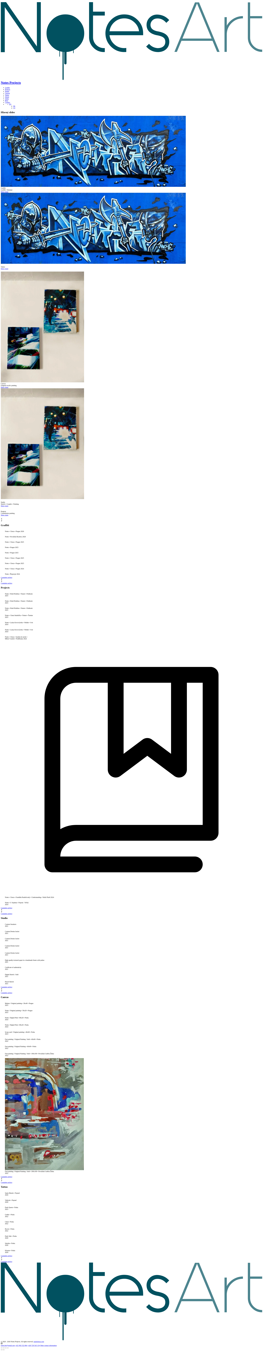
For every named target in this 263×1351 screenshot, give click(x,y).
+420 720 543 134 (34, 1345)
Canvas (7, 93)
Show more (4, 192)
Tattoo (7, 95)
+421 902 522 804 (21, 1345)
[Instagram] (1, 1344)
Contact (7, 102)
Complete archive (6, 583)
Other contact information (48, 1345)
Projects (7, 89)
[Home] (131, 1340)
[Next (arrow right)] (4, 1349)
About (7, 97)
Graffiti (7, 88)
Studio (7, 91)
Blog (6, 100)
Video (7, 99)
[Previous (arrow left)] (1, 1349)
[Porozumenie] (131, 895)
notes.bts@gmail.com (8, 1345)
